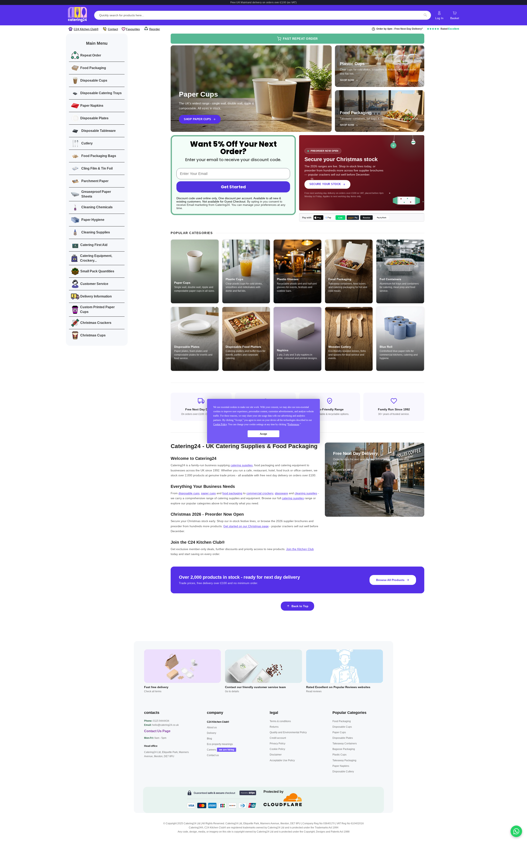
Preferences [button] (293, 424)
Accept (263, 433)
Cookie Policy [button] (220, 424)
